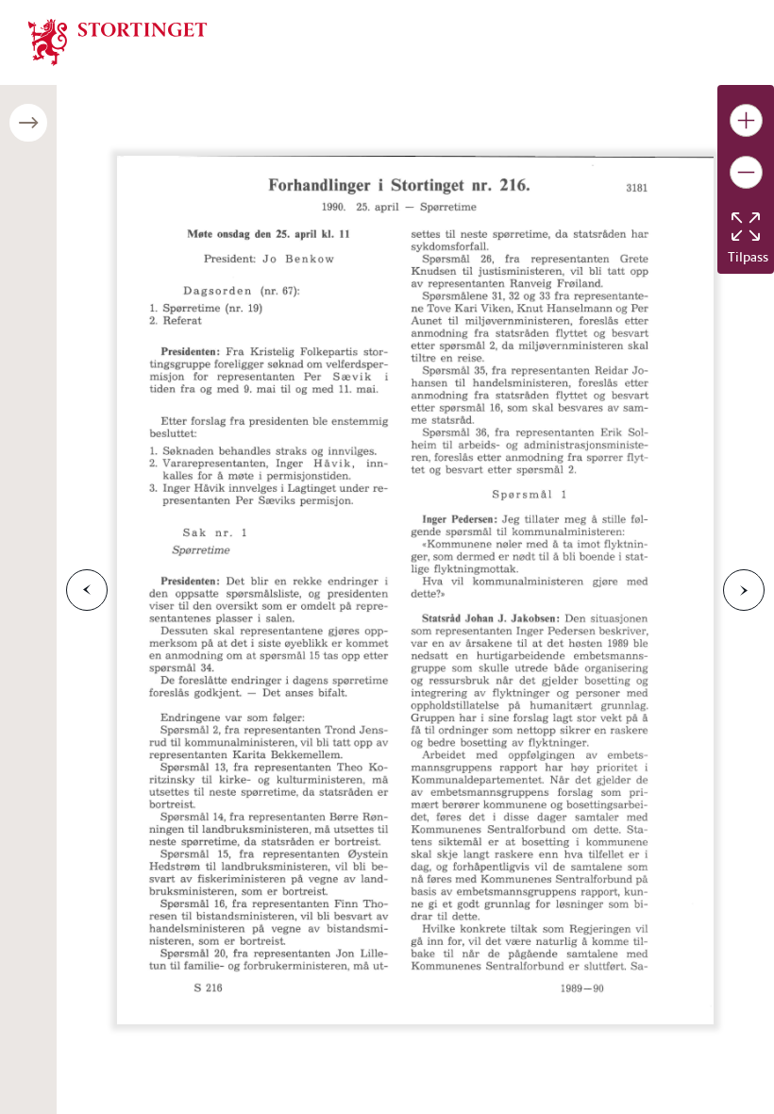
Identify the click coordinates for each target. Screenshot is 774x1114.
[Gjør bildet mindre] (746, 172)
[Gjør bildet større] (746, 120)
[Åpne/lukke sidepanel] (28, 123)
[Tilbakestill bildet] (746, 226)
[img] (118, 40)
